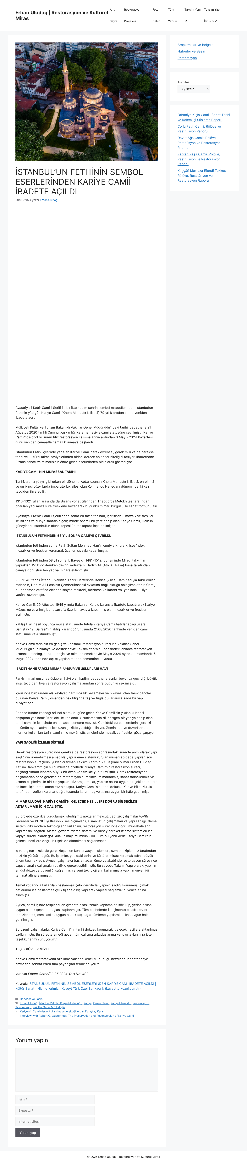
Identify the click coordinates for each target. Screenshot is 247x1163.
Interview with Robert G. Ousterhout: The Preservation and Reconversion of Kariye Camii (77, 1015)
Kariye (87, 1003)
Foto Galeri (156, 15)
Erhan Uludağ (28, 1003)
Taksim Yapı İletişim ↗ (212, 15)
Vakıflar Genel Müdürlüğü (49, 1007)
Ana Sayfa (113, 15)
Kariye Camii (101, 1003)
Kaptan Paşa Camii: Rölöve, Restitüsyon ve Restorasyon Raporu (199, 159)
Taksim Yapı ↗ (192, 15)
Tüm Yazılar (172, 15)
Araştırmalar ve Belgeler (196, 45)
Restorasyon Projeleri (132, 15)
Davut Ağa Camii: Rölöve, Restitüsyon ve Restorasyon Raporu (199, 143)
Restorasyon (141, 1003)
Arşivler (183, 82)
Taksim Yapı (23, 1007)
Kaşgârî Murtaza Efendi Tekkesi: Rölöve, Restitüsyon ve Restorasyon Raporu (203, 175)
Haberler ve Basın (31, 998)
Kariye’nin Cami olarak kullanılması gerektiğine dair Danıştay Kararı (62, 1011)
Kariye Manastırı (121, 1003)
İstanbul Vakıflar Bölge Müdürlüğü (60, 1003)
